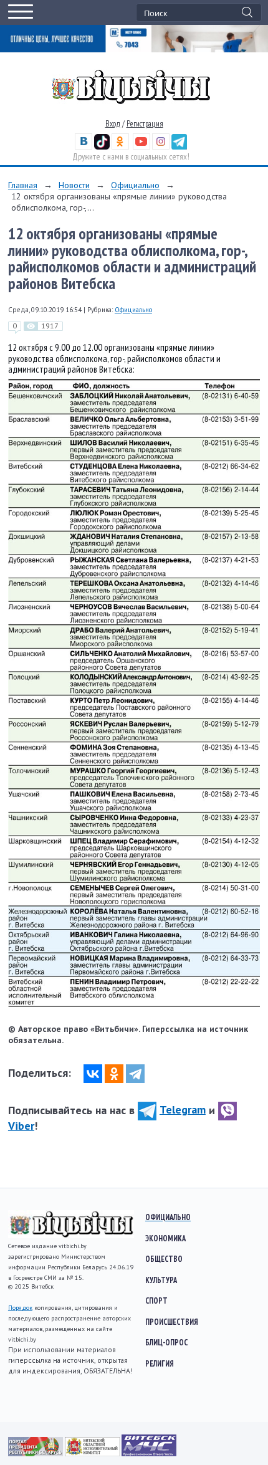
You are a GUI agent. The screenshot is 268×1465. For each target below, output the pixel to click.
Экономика (165, 1238)
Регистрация (145, 123)
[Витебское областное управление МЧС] (149, 1453)
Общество (164, 1259)
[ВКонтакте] (93, 1073)
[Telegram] (135, 1073)
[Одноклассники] (114, 1073)
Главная (22, 185)
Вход (112, 123)
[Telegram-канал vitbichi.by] (179, 146)
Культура (161, 1280)
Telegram (183, 1109)
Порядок (20, 1308)
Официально (135, 185)
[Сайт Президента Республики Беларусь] (36, 1453)
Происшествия (171, 1322)
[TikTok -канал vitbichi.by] (102, 146)
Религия (159, 1363)
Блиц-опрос (166, 1342)
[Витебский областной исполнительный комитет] (93, 1453)
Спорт (156, 1300)
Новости (74, 185)
